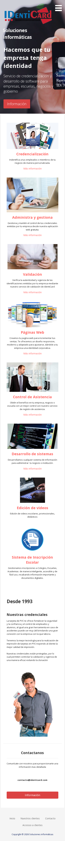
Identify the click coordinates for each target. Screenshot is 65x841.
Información (16, 103)
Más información (32, 168)
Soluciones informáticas (17, 33)
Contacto (50, 818)
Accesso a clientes (32, 825)
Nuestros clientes (30, 818)
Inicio (12, 818)
